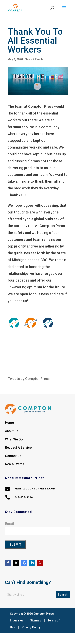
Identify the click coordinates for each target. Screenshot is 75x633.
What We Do (14, 439)
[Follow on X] (16, 563)
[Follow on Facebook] (8, 563)
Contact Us (13, 456)
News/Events (14, 464)
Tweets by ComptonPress (29, 379)
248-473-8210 (23, 497)
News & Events (34, 59)
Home (9, 423)
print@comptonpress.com (35, 488)
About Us (11, 431)
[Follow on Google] (24, 563)
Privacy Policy (31, 627)
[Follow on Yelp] (40, 563)
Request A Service (18, 447)
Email (9, 523)
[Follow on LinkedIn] (32, 563)
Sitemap (35, 620)
